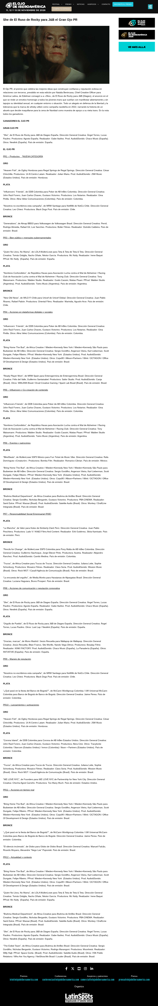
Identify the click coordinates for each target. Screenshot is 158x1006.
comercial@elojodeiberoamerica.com (97, 979)
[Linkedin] (91, 968)
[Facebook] (66, 968)
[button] (61, 4)
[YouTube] (79, 968)
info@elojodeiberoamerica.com (24, 979)
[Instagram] (85, 968)
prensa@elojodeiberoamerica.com (134, 979)
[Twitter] (72, 968)
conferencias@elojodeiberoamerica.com (60, 979)
